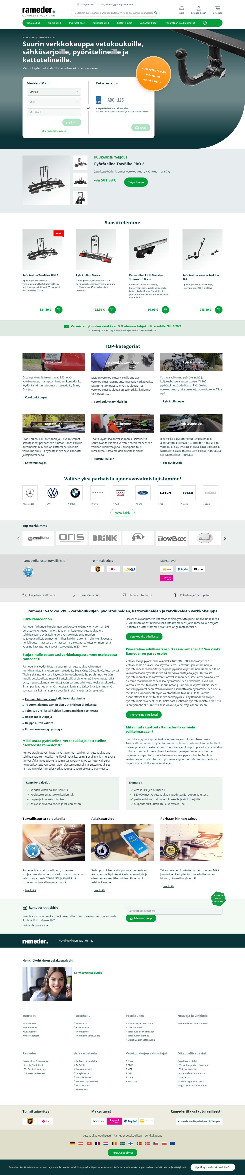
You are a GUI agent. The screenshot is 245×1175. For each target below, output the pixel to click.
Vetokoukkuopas (36, 397)
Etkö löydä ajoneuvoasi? (54, 130)
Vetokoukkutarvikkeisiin (110, 401)
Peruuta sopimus (122, 1153)
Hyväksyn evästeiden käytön (213, 1167)
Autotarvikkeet (149, 22)
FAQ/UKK (80, 1065)
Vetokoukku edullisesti (144, 636)
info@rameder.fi (177, 623)
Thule (130, 1077)
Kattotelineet (124, 22)
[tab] (80, 163)
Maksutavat (82, 1089)
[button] (198, 9)
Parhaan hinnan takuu (40, 699)
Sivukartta (184, 1077)
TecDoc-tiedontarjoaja (35, 1069)
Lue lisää (30, 890)
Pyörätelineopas (173, 401)
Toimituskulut (83, 1085)
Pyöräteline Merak (88, 275)
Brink (130, 1060)
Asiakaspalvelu (85, 1053)
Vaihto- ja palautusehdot (191, 1081)
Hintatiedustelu (84, 1077)
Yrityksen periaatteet (34, 1073)
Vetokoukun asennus (138, 1035)
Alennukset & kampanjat (36, 1060)
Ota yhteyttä (82, 1073)
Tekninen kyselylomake (87, 1081)
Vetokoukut (33, 22)
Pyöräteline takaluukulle (88, 1035)
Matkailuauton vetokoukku (141, 1039)
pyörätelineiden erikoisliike (183, 681)
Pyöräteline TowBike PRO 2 (40, 275)
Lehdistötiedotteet (33, 1065)
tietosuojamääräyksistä (174, 1167)
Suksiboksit (54, 22)
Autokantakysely (84, 1069)
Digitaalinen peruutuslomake (193, 1085)
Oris (130, 1073)
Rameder (29, 1053)
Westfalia (132, 1081)
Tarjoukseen (136, 182)
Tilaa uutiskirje (143, 918)
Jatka (74, 122)
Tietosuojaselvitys (188, 1069)
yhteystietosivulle (90, 973)
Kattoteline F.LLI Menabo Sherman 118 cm (146, 277)
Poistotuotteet (31, 1035)
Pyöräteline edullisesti (144, 714)
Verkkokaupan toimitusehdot (194, 1065)
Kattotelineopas (35, 463)
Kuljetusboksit (101, 22)
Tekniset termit (135, 1027)
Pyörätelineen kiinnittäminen (193, 1023)
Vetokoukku (30, 1023)
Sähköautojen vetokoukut (141, 1023)
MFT (130, 1069)
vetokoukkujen (93, 630)
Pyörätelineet (77, 22)
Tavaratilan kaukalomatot (180, 22)
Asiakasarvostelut (188, 1060)
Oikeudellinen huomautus (192, 1073)
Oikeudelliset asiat (192, 1053)
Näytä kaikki (122, 512)
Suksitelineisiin (104, 459)
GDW (130, 1065)
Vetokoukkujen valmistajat (141, 1031)
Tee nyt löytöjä (172, 463)
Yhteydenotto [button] (87, 4)
